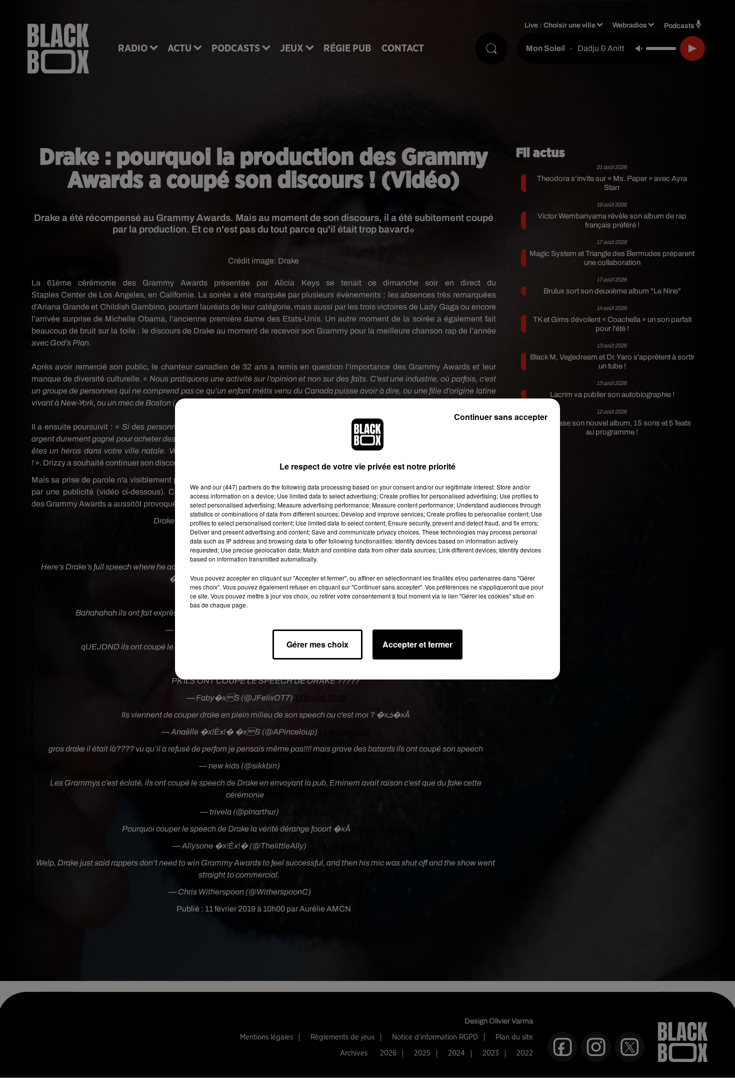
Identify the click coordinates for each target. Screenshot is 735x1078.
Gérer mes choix (317, 644)
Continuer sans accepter (501, 416)
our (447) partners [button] (237, 486)
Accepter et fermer (417, 644)
